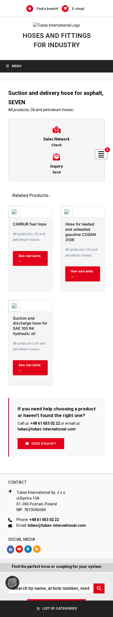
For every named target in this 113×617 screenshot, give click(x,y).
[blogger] (37, 549)
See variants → (29, 258)
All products (18, 110)
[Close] (104, 566)
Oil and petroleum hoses (51, 110)
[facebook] (10, 549)
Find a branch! (47, 9)
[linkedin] (28, 549)
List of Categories (59, 608)
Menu (16, 66)
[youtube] (19, 549)
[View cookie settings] (12, 583)
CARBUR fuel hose (29, 224)
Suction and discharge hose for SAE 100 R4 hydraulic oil (30, 326)
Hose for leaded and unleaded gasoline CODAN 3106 (80, 232)
